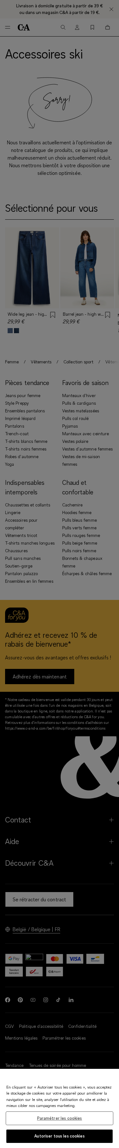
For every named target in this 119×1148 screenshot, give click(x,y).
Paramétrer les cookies (59, 1118)
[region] (59, 1108)
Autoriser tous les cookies (59, 1135)
